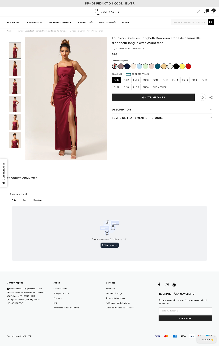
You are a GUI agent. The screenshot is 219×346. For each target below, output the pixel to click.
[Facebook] (159, 284)
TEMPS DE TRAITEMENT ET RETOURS (137, 117)
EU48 (195, 80)
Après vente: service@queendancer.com (27, 292)
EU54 (126, 87)
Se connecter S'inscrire (198, 12)
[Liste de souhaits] (202, 97)
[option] (66, 98)
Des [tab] (24, 200)
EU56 (136, 87)
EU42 (165, 80)
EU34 (126, 80)
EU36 (136, 80)
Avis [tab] (14, 200)
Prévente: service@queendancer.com (25, 288)
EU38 (146, 80)
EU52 (116, 87)
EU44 (175, 80)
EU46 (185, 80)
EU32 (116, 80)
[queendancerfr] (107, 12)
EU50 (204, 80)
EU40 (155, 80)
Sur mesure (160, 87)
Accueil (10, 31)
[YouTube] (174, 284)
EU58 (146, 87)
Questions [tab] (37, 200)
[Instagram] (167, 284)
